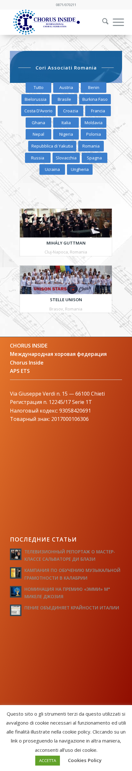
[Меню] (115, 22)
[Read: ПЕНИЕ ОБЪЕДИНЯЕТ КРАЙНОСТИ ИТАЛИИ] (15, 610)
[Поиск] (102, 22)
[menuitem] (101, 22)
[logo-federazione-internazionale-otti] (55, 22)
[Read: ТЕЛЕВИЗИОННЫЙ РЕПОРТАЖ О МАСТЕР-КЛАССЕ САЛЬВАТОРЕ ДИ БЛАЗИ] (15, 554)
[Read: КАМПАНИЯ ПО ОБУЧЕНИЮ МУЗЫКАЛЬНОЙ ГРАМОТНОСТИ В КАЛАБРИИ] (15, 573)
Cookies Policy (85, 760)
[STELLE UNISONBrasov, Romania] (66, 280)
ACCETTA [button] (47, 760)
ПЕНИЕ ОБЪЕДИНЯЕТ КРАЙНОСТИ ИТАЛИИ (71, 608)
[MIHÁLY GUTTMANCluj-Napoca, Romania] (66, 223)
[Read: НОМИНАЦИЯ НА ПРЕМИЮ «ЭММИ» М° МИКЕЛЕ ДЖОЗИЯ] (15, 592)
